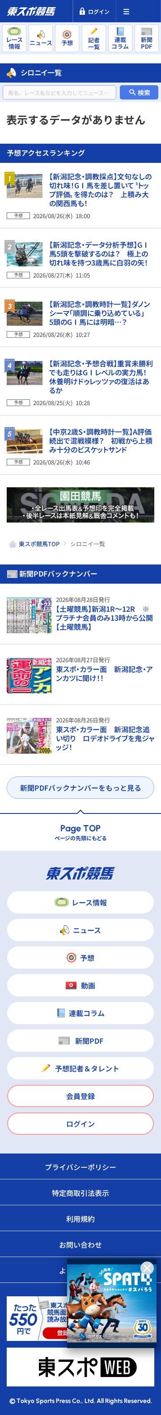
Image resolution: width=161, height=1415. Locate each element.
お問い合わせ (80, 1244)
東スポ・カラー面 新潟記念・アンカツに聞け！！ (104, 673)
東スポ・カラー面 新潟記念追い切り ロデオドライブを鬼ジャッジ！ (105, 738)
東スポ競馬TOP (39, 543)
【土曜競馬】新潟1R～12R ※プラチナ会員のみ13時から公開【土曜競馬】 (104, 617)
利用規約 (80, 1218)
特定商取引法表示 (80, 1192)
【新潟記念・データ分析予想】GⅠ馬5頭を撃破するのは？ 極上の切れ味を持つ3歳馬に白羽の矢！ (99, 253)
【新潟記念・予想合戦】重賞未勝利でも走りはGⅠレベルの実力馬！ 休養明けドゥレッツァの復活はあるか (101, 376)
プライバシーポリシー (80, 1167)
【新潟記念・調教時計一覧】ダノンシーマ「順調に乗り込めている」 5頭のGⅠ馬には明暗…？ (100, 313)
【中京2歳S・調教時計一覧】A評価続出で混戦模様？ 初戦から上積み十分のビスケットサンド (101, 440)
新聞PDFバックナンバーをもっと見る (80, 787)
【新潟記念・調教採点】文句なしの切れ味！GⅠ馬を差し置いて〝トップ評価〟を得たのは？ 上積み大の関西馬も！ (100, 189)
